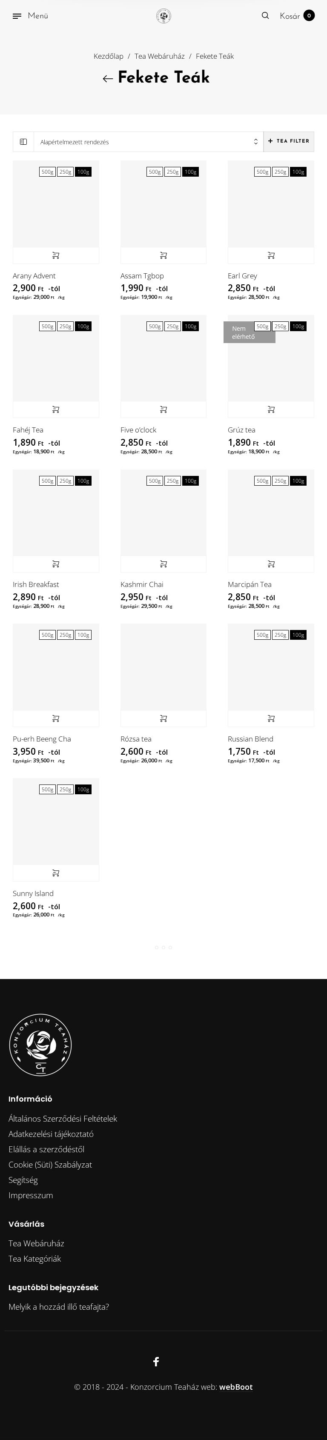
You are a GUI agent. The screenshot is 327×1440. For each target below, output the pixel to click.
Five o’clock (138, 430)
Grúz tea (241, 430)
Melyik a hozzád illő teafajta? (59, 1306)
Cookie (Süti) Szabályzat (50, 1164)
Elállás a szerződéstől (46, 1149)
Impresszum (31, 1195)
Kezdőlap (108, 56)
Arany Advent (34, 276)
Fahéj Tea (28, 430)
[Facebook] (156, 1362)
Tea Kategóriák (35, 1258)
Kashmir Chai (142, 584)
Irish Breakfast (36, 584)
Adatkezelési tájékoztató (51, 1133)
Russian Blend (250, 739)
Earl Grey (242, 276)
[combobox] (149, 142)
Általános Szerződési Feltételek (63, 1118)
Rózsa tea (136, 739)
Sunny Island (33, 893)
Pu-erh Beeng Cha (42, 739)
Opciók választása (56, 255)
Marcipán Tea (250, 584)
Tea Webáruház (160, 56)
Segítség (23, 1179)
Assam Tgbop (142, 276)
